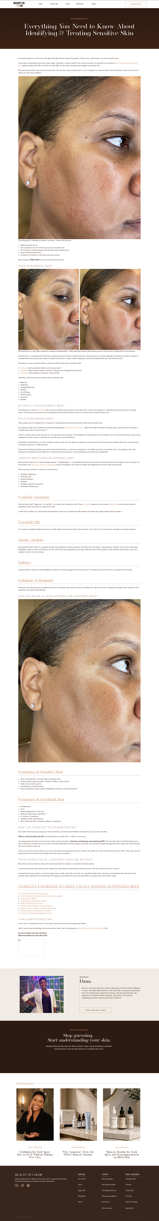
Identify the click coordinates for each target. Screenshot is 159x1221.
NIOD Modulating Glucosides (32, 903)
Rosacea (24, 370)
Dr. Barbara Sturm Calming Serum (34, 893)
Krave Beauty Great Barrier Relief (33, 901)
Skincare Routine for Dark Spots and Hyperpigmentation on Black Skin (122, 1154)
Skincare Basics (78, 1147)
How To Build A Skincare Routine (91, 928)
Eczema (24, 368)
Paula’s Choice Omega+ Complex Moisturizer (38, 908)
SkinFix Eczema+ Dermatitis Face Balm (36, 910)
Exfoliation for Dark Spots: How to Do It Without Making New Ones (35, 1154)
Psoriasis (24, 373)
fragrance (113, 504)
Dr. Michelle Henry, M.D (74, 427)
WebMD (42, 410)
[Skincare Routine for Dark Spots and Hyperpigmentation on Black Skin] (121, 1114)
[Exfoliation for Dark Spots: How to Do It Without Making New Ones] (35, 1114)
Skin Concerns (35, 1147)
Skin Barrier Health (79, 18)
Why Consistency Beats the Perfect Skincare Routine (78, 1153)
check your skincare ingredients (43, 464)
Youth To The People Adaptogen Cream (36, 913)
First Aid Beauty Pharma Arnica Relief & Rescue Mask (42, 896)
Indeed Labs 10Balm (29, 898)
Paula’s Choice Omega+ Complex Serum (36, 905)
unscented (87, 504)
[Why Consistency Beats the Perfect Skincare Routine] (78, 1114)
